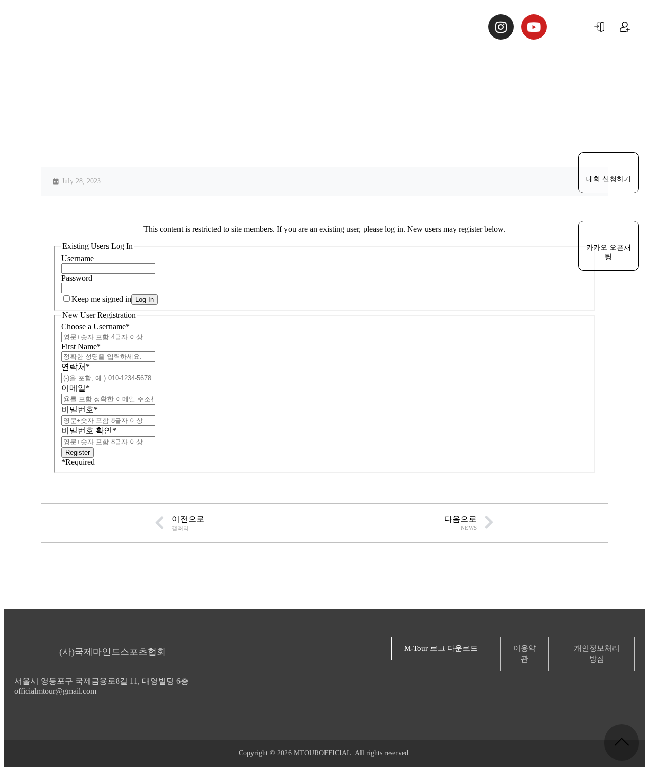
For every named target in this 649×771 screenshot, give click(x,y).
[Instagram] (501, 27)
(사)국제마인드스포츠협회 (112, 652)
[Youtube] (534, 27)
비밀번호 (79, 409)
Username (77, 258)
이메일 (75, 388)
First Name (81, 346)
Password (76, 278)
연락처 (75, 366)
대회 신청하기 (608, 179)
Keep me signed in (101, 299)
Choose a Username (95, 326)
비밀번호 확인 (88, 430)
